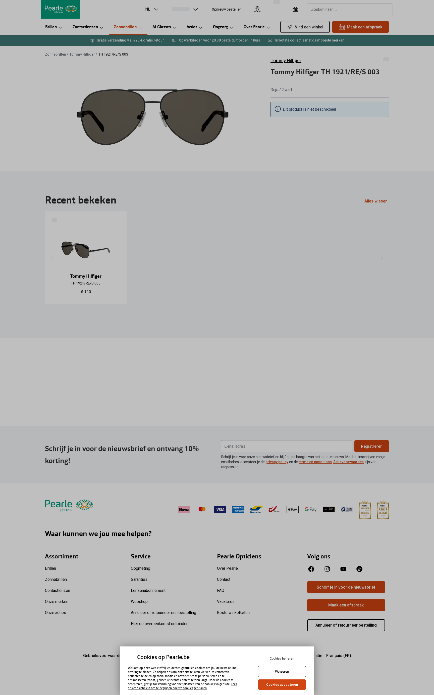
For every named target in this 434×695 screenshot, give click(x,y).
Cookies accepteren (282, 684)
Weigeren (282, 671)
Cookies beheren (282, 658)
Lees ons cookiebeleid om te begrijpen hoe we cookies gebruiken (182, 686)
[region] (217, 670)
